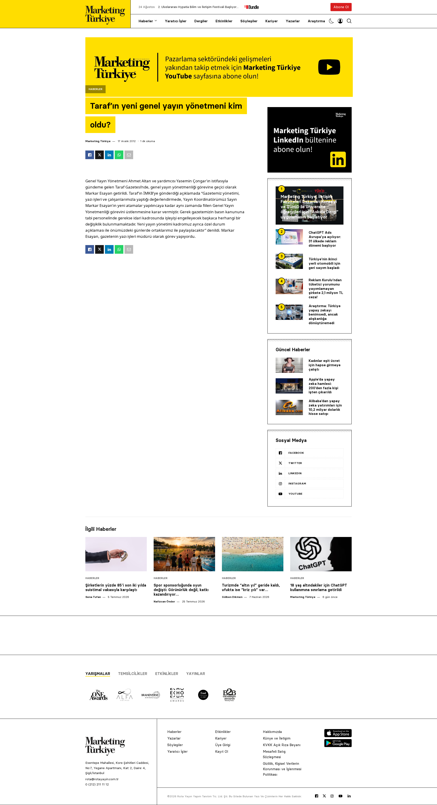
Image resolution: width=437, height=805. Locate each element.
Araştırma (316, 21)
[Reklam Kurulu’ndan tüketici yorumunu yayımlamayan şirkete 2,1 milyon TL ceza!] (289, 286)
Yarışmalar (97, 673)
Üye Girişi (222, 745)
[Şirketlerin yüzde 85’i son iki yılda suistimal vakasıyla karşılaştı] (116, 554)
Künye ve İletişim (276, 738)
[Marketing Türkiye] (107, 14)
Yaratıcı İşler (175, 21)
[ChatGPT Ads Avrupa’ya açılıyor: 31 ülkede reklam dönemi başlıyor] (289, 237)
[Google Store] (338, 745)
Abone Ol (341, 7)
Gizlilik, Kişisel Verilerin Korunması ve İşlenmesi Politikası (282, 769)
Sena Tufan (93, 597)
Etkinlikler (224, 21)
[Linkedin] (349, 796)
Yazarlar (293, 21)
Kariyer (271, 21)
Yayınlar (195, 673)
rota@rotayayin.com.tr (102, 779)
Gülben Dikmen (232, 597)
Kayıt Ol (221, 751)
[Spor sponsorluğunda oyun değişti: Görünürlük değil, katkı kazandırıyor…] (184, 554)
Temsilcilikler (132, 673)
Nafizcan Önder (164, 601)
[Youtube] (340, 796)
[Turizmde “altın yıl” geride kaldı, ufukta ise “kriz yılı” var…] (252, 554)
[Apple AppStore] (338, 736)
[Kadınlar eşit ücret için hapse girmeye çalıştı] (289, 365)
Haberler (146, 21)
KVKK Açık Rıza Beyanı (281, 745)
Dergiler (201, 21)
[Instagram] (332, 796)
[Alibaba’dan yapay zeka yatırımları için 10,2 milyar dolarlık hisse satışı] (289, 407)
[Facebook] (316, 796)
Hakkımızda (272, 732)
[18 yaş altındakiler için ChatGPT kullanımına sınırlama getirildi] (321, 554)
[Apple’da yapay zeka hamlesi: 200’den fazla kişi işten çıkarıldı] (289, 386)
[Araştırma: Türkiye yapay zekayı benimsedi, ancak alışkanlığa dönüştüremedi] (289, 312)
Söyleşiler (248, 21)
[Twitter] (324, 796)
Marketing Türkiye (98, 141)
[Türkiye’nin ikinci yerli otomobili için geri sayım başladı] (289, 261)
